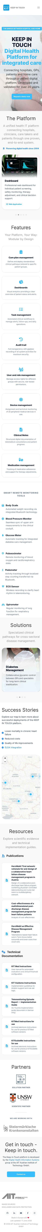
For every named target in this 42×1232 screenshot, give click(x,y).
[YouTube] (21, 1213)
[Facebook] (27, 1213)
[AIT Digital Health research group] (14, 1197)
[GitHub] (7, 1213)
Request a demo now (22, 96)
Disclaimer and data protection (17, 1207)
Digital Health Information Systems (24, 1160)
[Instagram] (34, 1213)
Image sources (8, 1204)
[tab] (15, 214)
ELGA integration (13, 747)
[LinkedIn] (14, 1213)
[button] (38, 7)
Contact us (21, 1174)
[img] (21, 787)
